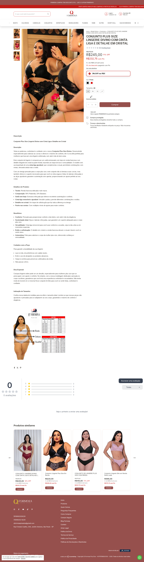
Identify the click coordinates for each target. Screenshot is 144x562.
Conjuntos (48, 23)
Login (110, 13)
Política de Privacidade (69, 538)
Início (87, 31)
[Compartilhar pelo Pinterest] (20, 368)
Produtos (64, 504)
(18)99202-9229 (19, 520)
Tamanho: (90, 88)
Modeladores (73, 23)
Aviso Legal (65, 528)
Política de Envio (66, 531)
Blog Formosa (65, 521)
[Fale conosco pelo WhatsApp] (139, 557)
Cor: (89, 80)
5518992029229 (19, 516)
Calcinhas (25, 23)
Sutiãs (101, 23)
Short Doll (112, 23)
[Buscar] (48, 14)
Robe (93, 23)
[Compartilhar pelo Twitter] (18, 368)
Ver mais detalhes (91, 68)
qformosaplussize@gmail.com (24, 523)
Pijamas (85, 23)
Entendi (23, 558)
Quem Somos (65, 507)
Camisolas (36, 23)
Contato (63, 524)
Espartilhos (60, 23)
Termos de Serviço (67, 535)
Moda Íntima (94, 31)
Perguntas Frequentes (68, 510)
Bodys (15, 23)
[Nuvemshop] (68, 557)
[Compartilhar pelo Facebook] (15, 368)
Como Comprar (66, 514)
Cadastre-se (112, 15)
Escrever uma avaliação (130, 381)
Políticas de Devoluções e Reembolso (73, 542)
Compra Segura (66, 517)
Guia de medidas (125, 23)
